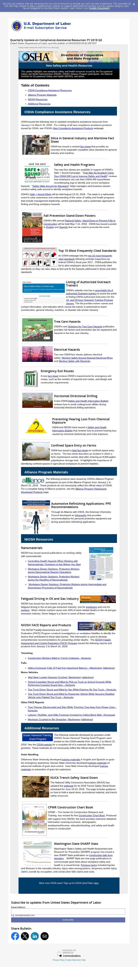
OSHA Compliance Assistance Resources (50, 90)
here (96, 883)
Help (83, 960)
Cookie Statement (99, 8)
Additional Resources (39, 103)
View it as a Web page (51, 47)
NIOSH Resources (37, 99)
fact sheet (53, 376)
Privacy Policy (58, 960)
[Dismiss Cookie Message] (134, 3)
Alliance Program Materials (42, 95)
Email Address (18, 907)
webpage (69, 785)
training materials (71, 759)
